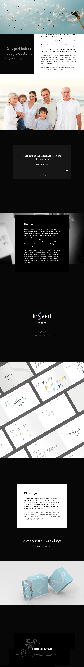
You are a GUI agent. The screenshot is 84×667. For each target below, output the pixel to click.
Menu (80, 4)
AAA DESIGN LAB (4, 5)
